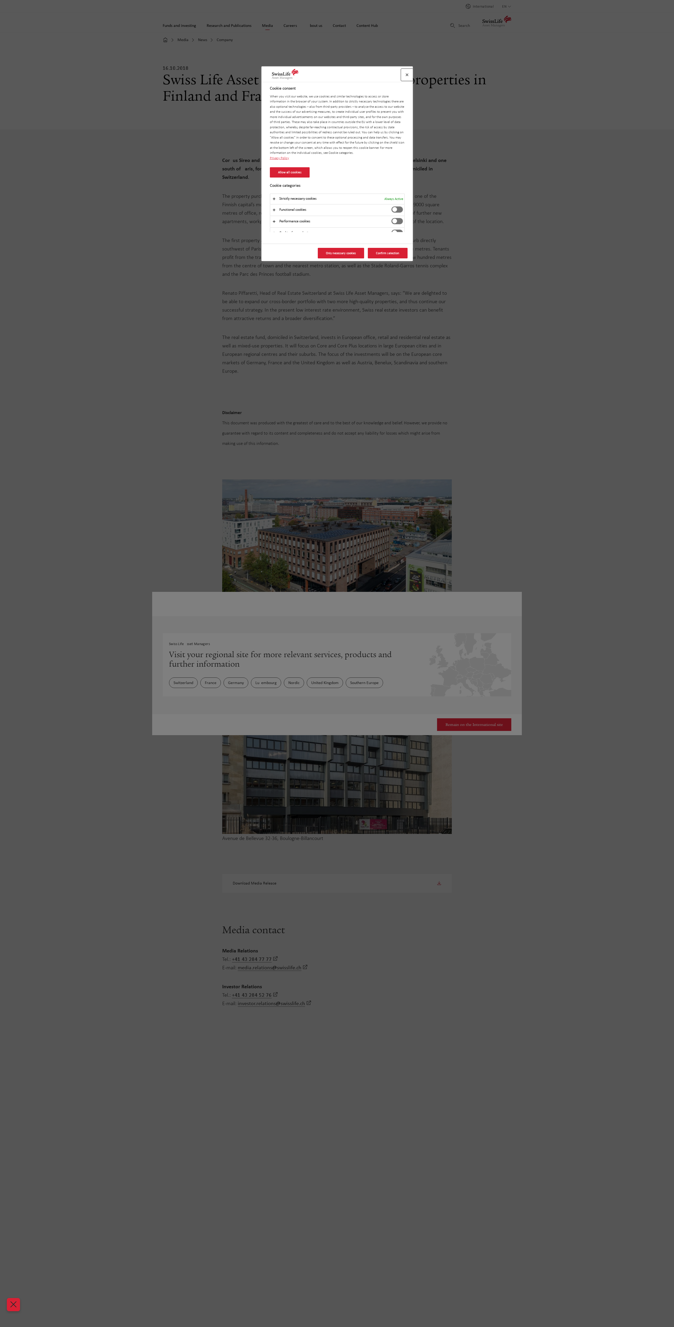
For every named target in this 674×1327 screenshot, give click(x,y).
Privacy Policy (279, 158)
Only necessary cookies (341, 253)
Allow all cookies (289, 172)
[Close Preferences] (13, 1304)
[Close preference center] (407, 75)
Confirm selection (387, 253)
